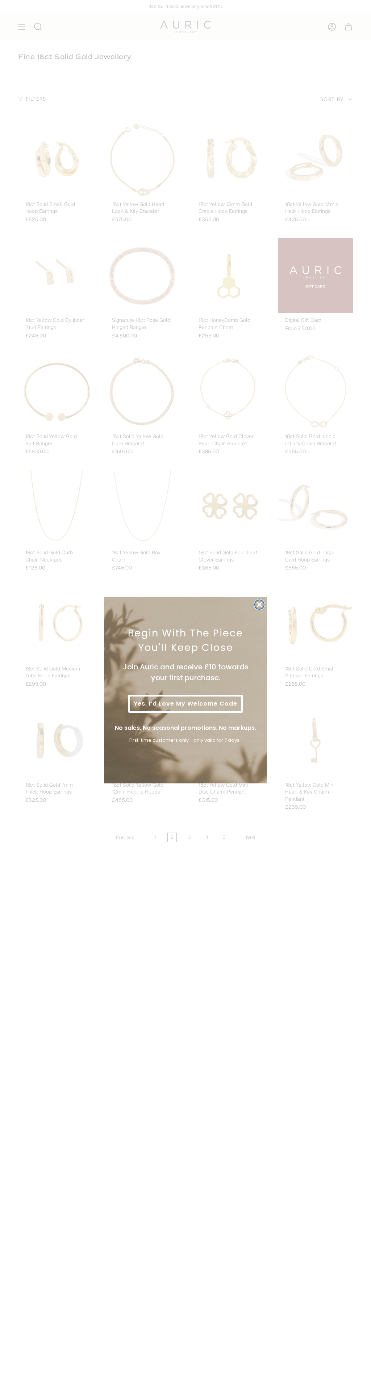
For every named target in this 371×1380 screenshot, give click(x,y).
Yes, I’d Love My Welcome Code (185, 703)
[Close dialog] (259, 604)
